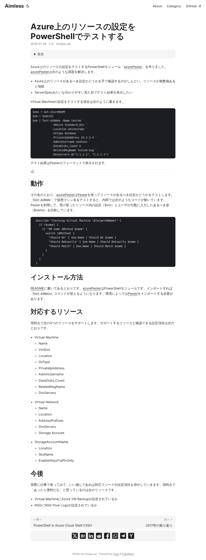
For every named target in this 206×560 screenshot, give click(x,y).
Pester (82, 195)
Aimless (14, 6)
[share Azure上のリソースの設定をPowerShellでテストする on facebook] (107, 536)
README (37, 288)
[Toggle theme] (27, 6)
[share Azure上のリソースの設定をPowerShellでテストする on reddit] (99, 536)
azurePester (133, 67)
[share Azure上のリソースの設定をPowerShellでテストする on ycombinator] (131, 536)
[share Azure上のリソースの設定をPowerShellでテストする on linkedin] (91, 536)
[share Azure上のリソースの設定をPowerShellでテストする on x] (75, 536)
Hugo (116, 553)
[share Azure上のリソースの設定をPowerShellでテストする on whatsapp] (115, 536)
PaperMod (128, 553)
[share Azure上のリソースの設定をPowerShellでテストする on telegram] (123, 536)
